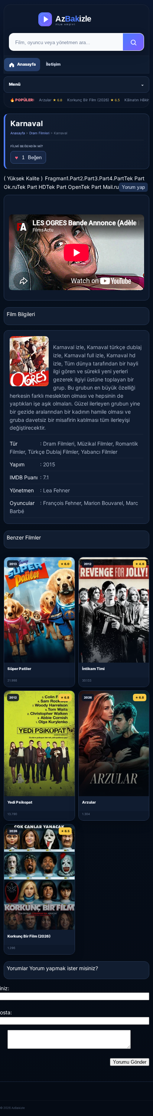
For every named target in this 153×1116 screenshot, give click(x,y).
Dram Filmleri (39, 133)
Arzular (50, 100)
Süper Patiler (19, 668)
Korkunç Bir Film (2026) (93, 100)
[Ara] (133, 42)
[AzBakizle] (76, 19)
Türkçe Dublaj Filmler (53, 452)
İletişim (53, 64)
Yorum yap (133, 187)
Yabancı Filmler (99, 452)
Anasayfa (17, 133)
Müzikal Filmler (95, 443)
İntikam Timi (93, 668)
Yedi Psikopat (19, 802)
